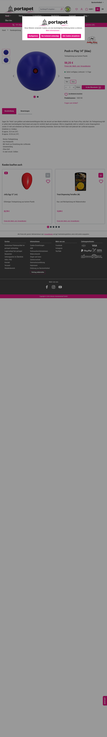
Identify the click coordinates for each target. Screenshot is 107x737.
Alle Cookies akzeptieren (71, 36)
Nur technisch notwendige (50, 36)
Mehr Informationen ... (53, 31)
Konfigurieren (33, 36)
